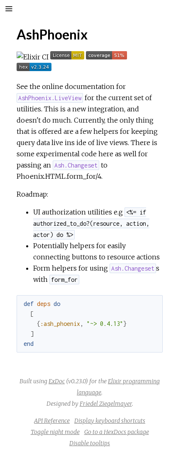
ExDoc (57, 381)
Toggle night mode (55, 432)
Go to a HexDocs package (116, 432)
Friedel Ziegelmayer (106, 403)
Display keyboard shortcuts (109, 420)
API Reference (52, 420)
